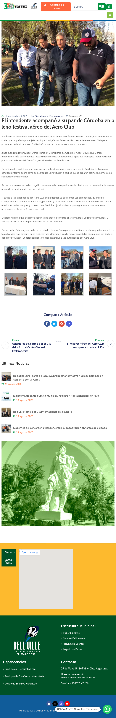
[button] (56, 6)
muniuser (59, 116)
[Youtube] (67, 703)
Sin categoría (41, 116)
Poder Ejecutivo (71, 632)
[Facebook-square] (49, 703)
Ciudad (9, 552)
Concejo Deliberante (74, 638)
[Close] (55, 703)
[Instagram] (61, 703)
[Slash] (58, 342)
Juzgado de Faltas (72, 649)
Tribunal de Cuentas (73, 643)
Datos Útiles (8, 561)
